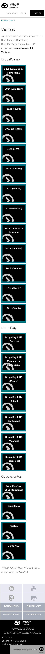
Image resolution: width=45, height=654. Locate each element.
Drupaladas (14, 506)
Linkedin (11, 588)
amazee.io (33, 650)
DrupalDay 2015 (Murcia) (13, 379)
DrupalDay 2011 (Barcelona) (13, 459)
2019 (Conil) (13, 148)
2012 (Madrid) (13, 288)
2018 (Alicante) (14, 168)
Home (4, 20)
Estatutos (19, 641)
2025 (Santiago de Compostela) (14, 71)
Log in (23, 13)
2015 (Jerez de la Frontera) (14, 230)
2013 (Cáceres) (14, 268)
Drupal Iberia (11, 614)
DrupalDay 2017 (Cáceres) (13, 339)
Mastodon (11, 598)
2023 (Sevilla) (14, 108)
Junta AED (13, 546)
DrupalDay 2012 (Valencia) (13, 439)
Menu (37, 13)
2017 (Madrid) (13, 188)
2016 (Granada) (14, 208)
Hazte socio (11, 13)
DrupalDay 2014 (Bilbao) (13, 399)
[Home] (10, 4)
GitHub (34, 598)
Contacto (7, 641)
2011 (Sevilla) (14, 308)
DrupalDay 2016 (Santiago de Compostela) (13, 361)
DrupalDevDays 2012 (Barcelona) (14, 488)
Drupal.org (11, 606)
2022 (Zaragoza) (13, 128)
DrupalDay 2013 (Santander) (13, 419)
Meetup (14, 526)
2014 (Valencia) (14, 248)
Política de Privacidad (12, 644)
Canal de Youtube (34, 588)
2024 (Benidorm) (14, 89)
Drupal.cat (34, 606)
